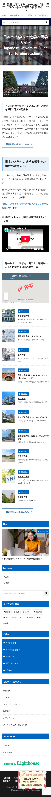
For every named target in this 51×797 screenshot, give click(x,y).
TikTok (6, 745)
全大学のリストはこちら (17, 511)
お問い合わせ (8, 718)
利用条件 (7, 711)
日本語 (6, 583)
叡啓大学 (22, 355)
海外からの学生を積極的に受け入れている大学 (24, 204)
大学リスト (31, 15)
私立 (17, 612)
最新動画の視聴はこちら (17, 144)
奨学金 (31, 618)
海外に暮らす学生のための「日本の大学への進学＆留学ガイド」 (25, 7)
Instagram (7, 752)
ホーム (4, 15)
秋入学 (27, 612)
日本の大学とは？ (17, 15)
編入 (6, 623)
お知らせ (9, 670)
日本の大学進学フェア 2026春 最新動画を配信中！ (22, 559)
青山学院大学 (23, 316)
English (7, 577)
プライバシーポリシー (12, 704)
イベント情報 (44, 531)
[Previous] (7, 84)
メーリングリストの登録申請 (15, 725)
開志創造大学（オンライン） (30, 336)
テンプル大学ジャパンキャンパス (32, 417)
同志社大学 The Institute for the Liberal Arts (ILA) (32, 376)
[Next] (43, 84)
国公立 (7, 612)
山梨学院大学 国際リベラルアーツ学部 (33, 437)
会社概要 (7, 690)
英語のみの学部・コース (14, 618)
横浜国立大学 (23, 476)
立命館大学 (22, 456)
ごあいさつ (7, 697)
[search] (46, 22)
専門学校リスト (11, 663)
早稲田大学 (22, 497)
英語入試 (39, 612)
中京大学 (22, 398)
